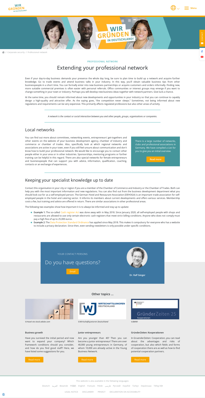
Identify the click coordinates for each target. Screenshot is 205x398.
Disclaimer (88, 391)
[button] (175, 8)
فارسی (108, 385)
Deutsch (46, 385)
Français (91, 385)
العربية (54, 385)
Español (126, 385)
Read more (155, 159)
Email (72, 271)
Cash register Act (70, 212)
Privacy (101, 391)
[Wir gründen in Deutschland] (22, 7)
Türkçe (135, 385)
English (81, 385)
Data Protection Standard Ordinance (69, 222)
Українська (146, 385)
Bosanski (64, 385)
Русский (116, 385)
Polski (100, 385)
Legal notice (71, 391)
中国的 (73, 385)
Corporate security (16, 52)
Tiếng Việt (158, 385)
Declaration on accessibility (125, 391)
